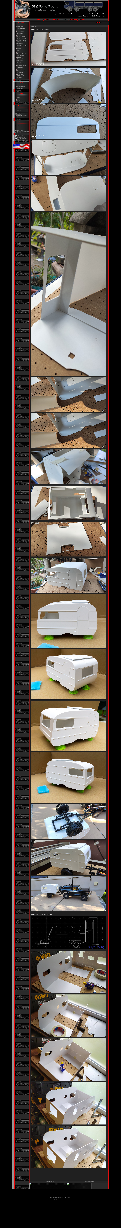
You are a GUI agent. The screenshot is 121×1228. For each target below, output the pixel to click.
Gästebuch (19, 99)
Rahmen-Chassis (21, 58)
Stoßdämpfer (20, 72)
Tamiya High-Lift (21, 28)
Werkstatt (19, 77)
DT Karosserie (20, 74)
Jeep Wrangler (20, 31)
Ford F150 (19, 35)
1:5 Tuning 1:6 (20, 75)
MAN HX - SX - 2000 (22, 45)
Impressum (19, 88)
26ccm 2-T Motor (21, 70)
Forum (18, 97)
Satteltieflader (20, 43)
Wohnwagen (20, 69)
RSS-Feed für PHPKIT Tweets (21, 140)
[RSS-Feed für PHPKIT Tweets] (22, 138)
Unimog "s (19, 48)
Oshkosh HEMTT (21, 36)
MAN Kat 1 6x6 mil (21, 40)
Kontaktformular (21, 86)
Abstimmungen (20, 100)
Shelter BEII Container (22, 64)
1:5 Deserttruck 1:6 (21, 55)
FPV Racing (20, 60)
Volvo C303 (19, 47)
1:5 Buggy (19, 57)
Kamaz (19, 52)
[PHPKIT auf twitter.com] (19, 135)
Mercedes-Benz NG (22, 53)
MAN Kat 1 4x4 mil (21, 38)
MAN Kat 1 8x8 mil (21, 41)
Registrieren (20, 116)
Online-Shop (20, 26)
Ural (18, 50)
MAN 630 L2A (20, 30)
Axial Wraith (20, 33)
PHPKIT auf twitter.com (20, 137)
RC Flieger (19, 62)
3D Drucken (20, 67)
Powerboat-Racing (21, 65)
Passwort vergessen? (22, 115)
